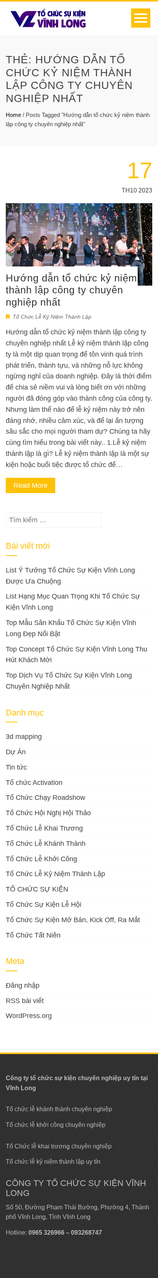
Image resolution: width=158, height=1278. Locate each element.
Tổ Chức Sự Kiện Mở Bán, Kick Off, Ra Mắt (73, 920)
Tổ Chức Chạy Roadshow (45, 797)
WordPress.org (29, 1016)
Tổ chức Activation (34, 782)
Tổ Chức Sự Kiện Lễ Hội (43, 904)
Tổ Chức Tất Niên (33, 935)
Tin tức (16, 767)
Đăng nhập (23, 985)
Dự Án (16, 752)
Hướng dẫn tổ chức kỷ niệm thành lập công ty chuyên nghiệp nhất (71, 290)
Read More (30, 485)
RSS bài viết (25, 1001)
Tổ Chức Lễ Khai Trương (44, 828)
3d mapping (24, 736)
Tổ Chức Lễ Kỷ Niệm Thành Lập (52, 317)
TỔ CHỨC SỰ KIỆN (37, 889)
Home (13, 115)
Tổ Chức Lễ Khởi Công (41, 859)
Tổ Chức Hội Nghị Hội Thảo (48, 813)
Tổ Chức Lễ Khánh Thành (46, 843)
